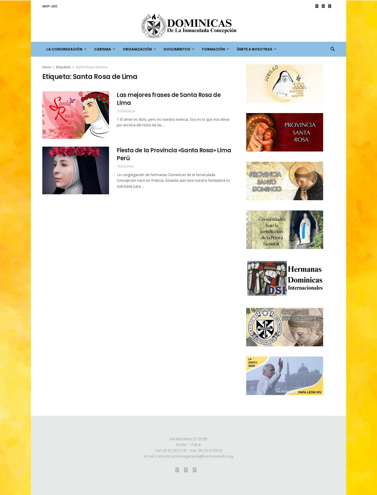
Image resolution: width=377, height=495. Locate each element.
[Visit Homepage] (188, 27)
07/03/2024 (126, 111)
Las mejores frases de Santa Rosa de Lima (169, 99)
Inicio (46, 67)
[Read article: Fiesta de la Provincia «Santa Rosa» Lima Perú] (75, 170)
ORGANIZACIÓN (137, 49)
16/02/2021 (125, 166)
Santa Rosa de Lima (92, 67)
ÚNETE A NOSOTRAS (254, 49)
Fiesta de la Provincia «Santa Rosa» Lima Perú (174, 154)
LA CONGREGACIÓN (64, 49)
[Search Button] (333, 49)
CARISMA (102, 49)
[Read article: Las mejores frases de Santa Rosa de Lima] (75, 115)
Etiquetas (63, 67)
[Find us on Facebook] (323, 6)
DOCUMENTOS (177, 49)
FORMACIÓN (213, 49)
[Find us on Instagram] (316, 6)
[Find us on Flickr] (329, 6)
